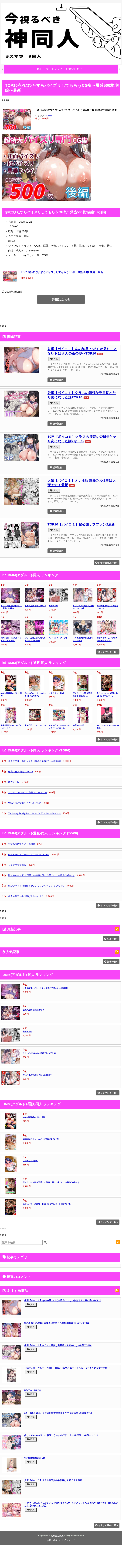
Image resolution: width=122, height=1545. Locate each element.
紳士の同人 (58, 1535)
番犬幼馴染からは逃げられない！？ (26, 896)
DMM (49, 116)
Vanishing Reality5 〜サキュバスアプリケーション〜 (34, 813)
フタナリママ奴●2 (56, 693)
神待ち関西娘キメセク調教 (21, 844)
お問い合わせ (74, 68)
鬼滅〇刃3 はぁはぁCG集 (35, 725)
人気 (55, 359)
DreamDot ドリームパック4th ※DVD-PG (28, 854)
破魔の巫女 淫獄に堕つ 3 (35, 606)
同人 (32, 1327)
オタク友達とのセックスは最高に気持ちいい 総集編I (34, 761)
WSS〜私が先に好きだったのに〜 (25, 803)
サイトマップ (54, 68)
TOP (39, 68)
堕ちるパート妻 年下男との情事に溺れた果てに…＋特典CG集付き (41, 875)
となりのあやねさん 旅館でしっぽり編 (27, 792)
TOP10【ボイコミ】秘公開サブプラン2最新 (81, 524)
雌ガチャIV (53, 606)
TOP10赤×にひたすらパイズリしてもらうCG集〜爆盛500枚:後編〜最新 (62, 272)
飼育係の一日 (78, 725)
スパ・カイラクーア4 (58, 638)
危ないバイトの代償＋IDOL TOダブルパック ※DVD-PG (36, 885)
